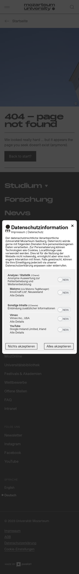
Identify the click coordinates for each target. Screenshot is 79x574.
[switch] (64, 279)
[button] (60, 280)
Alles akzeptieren (59, 346)
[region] (39, 305)
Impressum (18, 232)
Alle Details (17, 295)
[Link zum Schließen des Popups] (72, 226)
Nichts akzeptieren (21, 346)
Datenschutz (35, 232)
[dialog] (39, 287)
